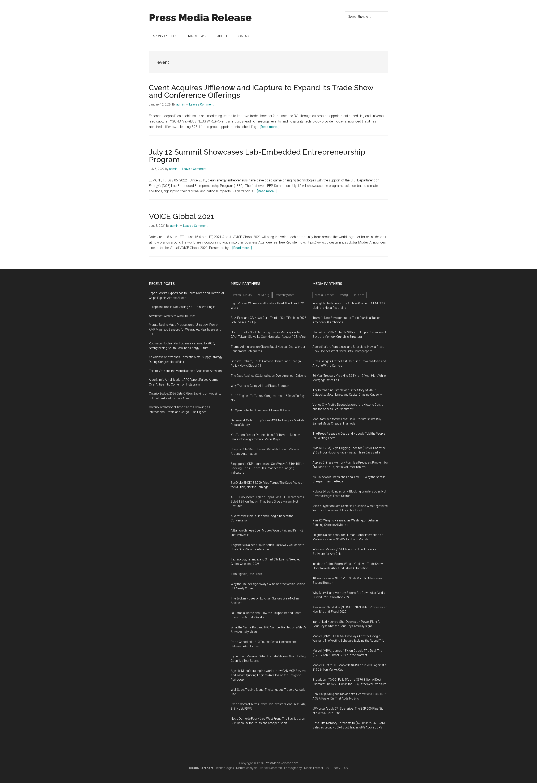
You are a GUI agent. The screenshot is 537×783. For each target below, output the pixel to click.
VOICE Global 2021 (181, 216)
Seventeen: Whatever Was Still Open (172, 316)
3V (327, 768)
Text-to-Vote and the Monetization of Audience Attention (185, 371)
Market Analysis (246, 768)
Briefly (336, 768)
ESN (345, 768)
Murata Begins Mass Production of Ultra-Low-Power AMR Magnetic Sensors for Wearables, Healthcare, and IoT (185, 329)
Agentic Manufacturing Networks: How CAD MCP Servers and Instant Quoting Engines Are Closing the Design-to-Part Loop (268, 675)
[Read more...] (269, 127)
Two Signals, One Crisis (246, 574)
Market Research (270, 768)
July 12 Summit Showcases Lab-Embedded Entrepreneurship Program (257, 155)
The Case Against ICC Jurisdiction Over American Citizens (268, 375)
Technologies (224, 768)
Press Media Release (200, 17)
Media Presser (313, 768)
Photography (293, 768)
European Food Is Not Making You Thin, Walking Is (182, 307)
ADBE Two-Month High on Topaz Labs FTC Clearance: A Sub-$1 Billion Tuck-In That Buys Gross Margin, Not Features (267, 501)
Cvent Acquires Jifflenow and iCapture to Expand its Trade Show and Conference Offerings (261, 91)
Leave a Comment (201, 104)
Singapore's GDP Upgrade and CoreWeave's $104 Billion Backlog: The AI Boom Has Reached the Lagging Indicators (267, 468)
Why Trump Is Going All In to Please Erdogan (260, 385)
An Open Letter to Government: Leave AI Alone (260, 410)
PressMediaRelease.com (281, 763)
